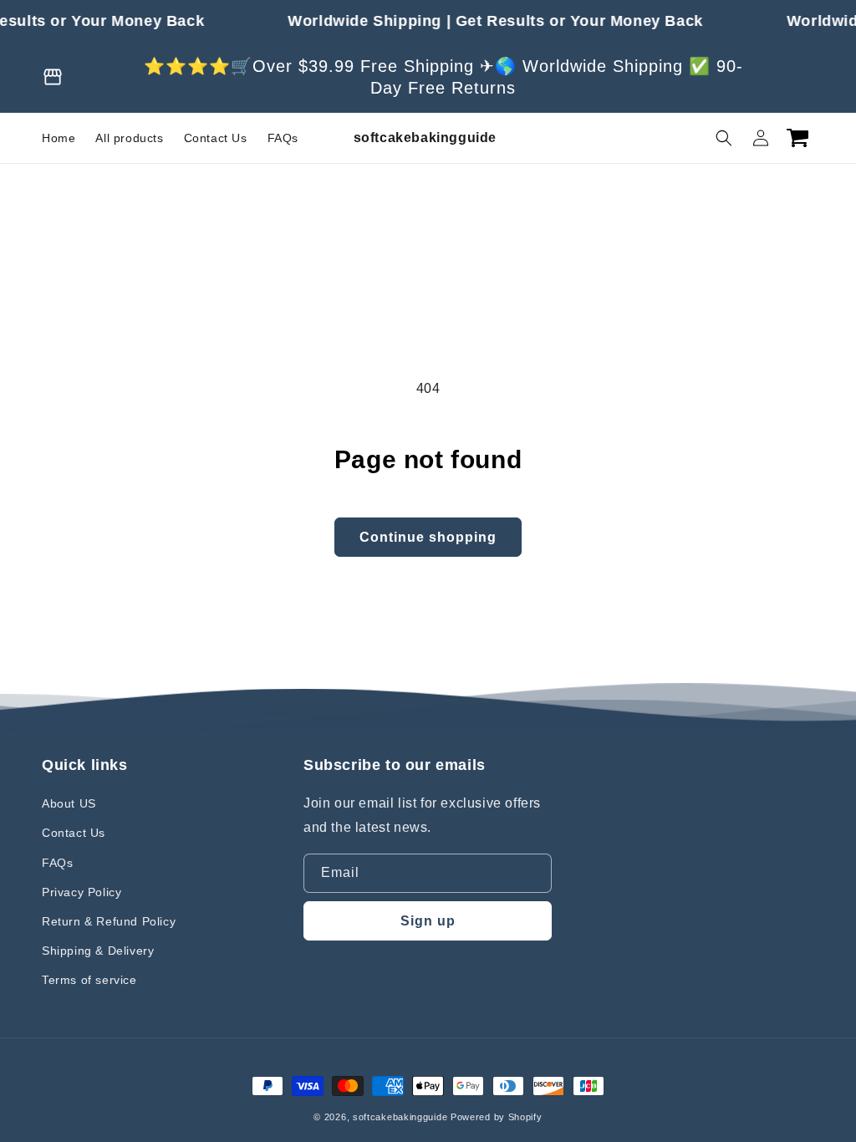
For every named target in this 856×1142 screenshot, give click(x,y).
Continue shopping (428, 537)
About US (69, 803)
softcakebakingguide (400, 1117)
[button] (724, 138)
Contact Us (73, 832)
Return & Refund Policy (109, 921)
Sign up (428, 921)
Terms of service (89, 980)
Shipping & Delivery (98, 950)
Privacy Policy (81, 892)
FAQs (57, 862)
